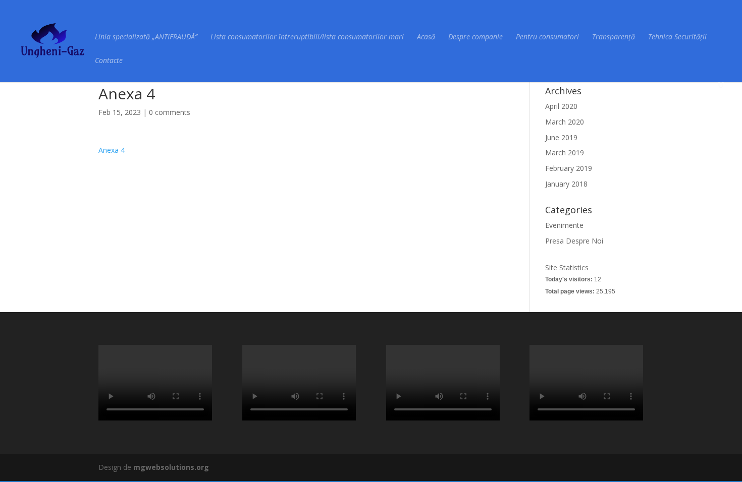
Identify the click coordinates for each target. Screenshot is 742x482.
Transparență (613, 37)
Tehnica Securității (677, 37)
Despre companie (475, 37)
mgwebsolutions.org (171, 467)
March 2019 (564, 152)
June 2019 (561, 137)
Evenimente (564, 225)
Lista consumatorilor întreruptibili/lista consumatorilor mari (307, 37)
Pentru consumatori (547, 37)
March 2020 (564, 122)
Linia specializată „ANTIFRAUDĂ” (146, 37)
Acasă (426, 37)
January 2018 (566, 184)
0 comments (169, 112)
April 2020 (561, 106)
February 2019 (568, 168)
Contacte (109, 61)
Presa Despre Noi (574, 241)
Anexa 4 (111, 150)
